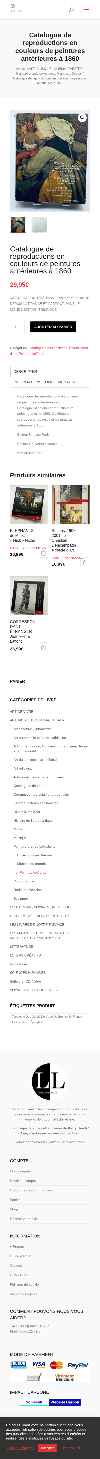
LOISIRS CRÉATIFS (25, 955)
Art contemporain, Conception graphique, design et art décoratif (51, 748)
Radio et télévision (28, 890)
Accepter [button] (47, 1448)
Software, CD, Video (25, 981)
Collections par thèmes (34, 855)
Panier (15, 1200)
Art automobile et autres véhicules (40, 738)
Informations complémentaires (46, 382)
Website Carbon (64, 1402)
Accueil (21, 69)
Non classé (18, 964)
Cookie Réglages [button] (20, 1448)
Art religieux (23, 768)
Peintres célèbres (69, 73)
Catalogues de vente (29, 786)
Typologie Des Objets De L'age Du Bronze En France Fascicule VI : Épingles (47, 1019)
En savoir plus (73, 1448)
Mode (18, 829)
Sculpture (21, 898)
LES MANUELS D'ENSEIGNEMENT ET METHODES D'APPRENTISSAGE (40, 935)
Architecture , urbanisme (32, 729)
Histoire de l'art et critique (33, 820)
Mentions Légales (23, 1294)
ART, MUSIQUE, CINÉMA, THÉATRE (56, 69)
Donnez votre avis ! (25, 1219)
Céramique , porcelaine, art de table (41, 794)
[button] (82, 117)
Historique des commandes (31, 1190)
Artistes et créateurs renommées (39, 777)
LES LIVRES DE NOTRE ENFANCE (37, 925)
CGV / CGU (19, 1275)
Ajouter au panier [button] (43, 553)
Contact (16, 1265)
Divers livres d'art (27, 812)
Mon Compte (20, 1171)
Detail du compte (23, 1181)
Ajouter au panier (53, 327)
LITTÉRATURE (21, 946)
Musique (20, 838)
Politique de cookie (24, 1284)
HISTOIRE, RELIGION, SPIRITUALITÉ (39, 916)
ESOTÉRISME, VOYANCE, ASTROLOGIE (42, 907)
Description (26, 371)
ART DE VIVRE (21, 712)
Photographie (24, 881)
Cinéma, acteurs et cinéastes (36, 803)
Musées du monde (31, 864)
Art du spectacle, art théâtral (35, 760)
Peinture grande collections (35, 73)
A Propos (17, 1246)
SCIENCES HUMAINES (28, 973)
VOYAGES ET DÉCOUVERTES (34, 990)
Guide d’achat (20, 1256)
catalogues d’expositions (48, 348)
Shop (14, 1209)
